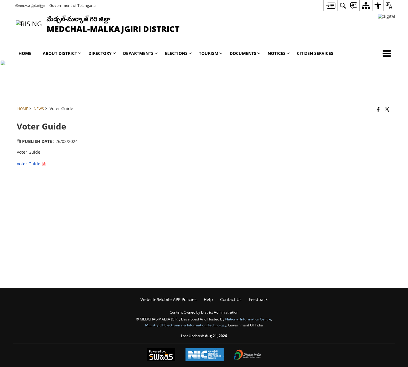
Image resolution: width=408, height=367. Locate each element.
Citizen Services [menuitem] (315, 53)
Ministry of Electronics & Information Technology (185, 325)
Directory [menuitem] (100, 53)
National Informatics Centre (248, 319)
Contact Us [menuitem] (231, 299)
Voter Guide (29, 163)
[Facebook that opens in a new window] (378, 109)
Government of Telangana (72, 5)
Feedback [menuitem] (258, 299)
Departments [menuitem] (138, 53)
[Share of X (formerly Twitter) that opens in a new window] (387, 109)
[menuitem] (330, 5)
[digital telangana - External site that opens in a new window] (386, 16)
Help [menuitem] (208, 299)
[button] (388, 53)
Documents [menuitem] (243, 53)
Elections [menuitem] (176, 53)
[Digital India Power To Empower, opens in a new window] (247, 355)
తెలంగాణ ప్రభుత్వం (30, 5)
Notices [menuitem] (277, 53)
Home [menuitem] (25, 53)
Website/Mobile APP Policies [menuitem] (168, 299)
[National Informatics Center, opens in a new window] (204, 355)
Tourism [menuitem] (208, 53)
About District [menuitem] (60, 53)
